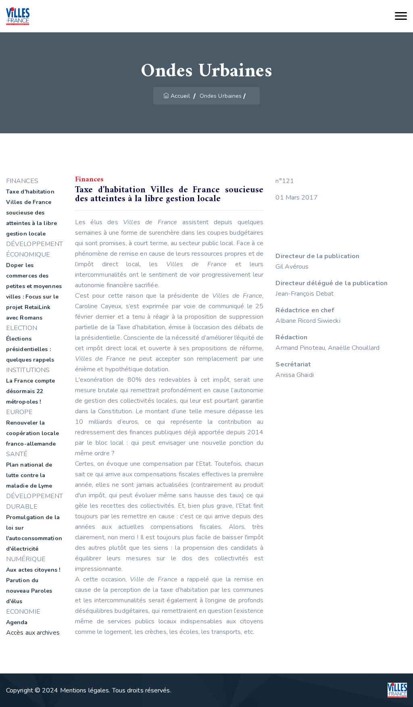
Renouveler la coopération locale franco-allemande (32, 433)
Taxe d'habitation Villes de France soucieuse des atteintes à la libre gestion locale (31, 213)
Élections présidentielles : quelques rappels (30, 349)
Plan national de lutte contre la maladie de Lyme (29, 475)
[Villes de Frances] (17, 16)
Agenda (17, 622)
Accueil (180, 96)
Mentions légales (84, 690)
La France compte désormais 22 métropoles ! (30, 391)
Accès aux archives (33, 632)
